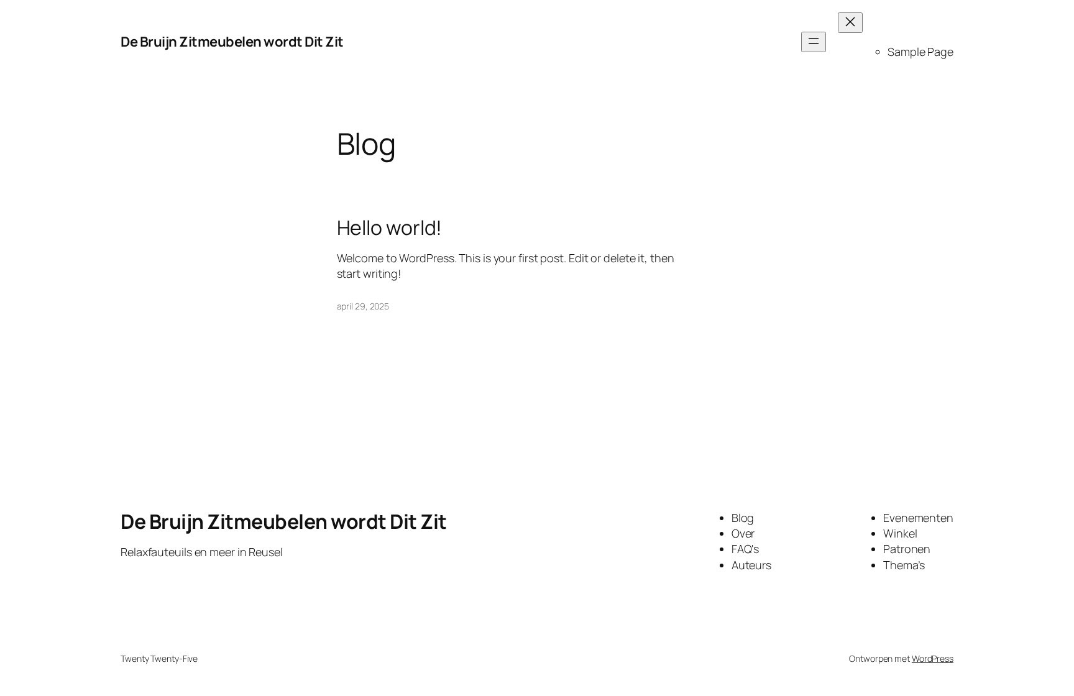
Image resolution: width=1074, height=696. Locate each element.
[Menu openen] (813, 42)
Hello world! (390, 227)
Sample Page (920, 51)
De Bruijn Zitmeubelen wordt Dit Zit (232, 41)
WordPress (932, 658)
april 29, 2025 (363, 306)
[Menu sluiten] (850, 22)
